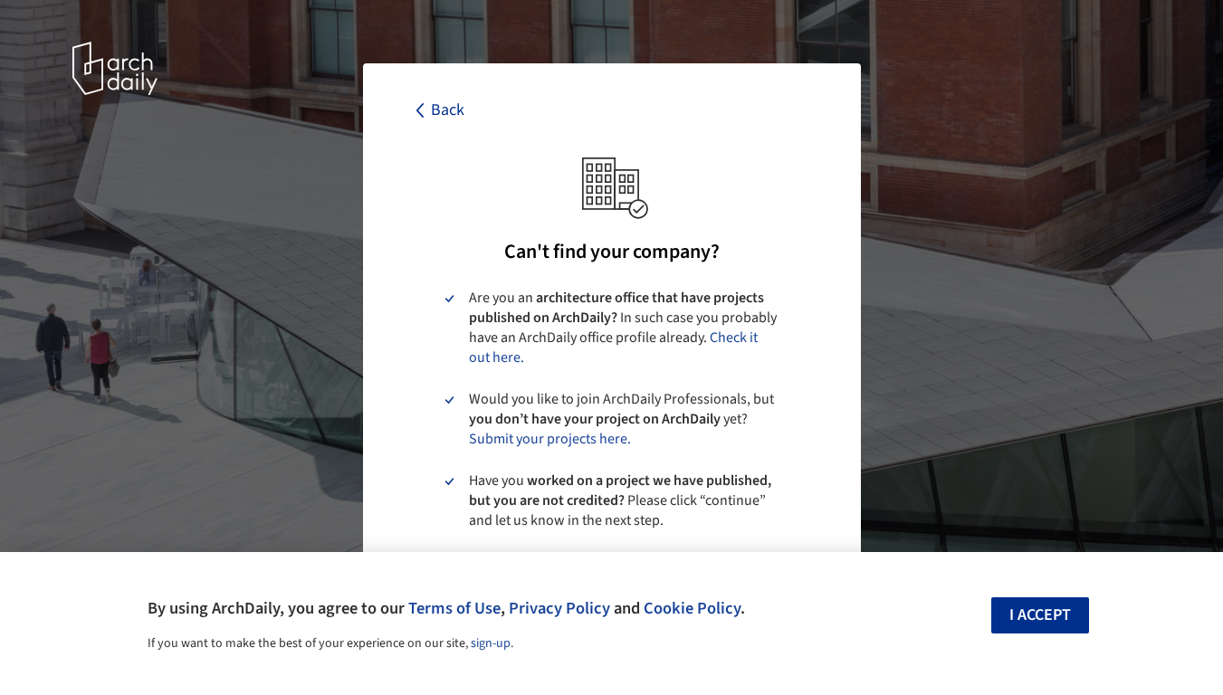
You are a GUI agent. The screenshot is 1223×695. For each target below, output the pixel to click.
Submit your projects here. (550, 439)
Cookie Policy (692, 608)
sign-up (491, 643)
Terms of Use (454, 608)
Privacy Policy (559, 608)
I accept (1040, 615)
